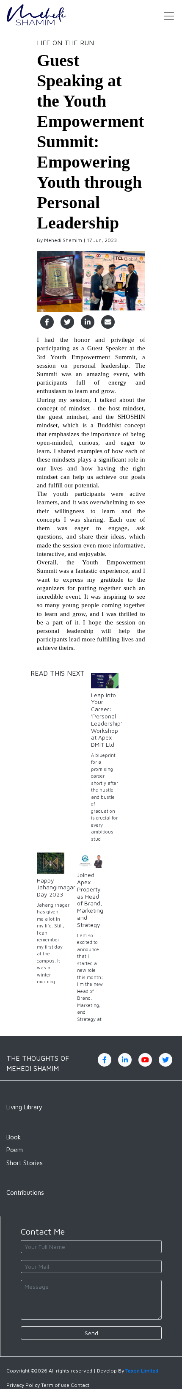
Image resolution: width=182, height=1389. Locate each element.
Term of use (55, 1385)
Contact (80, 1385)
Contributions (25, 1192)
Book (13, 1137)
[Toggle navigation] (169, 16)
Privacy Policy (23, 1385)
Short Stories (24, 1162)
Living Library (24, 1107)
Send (91, 1333)
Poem (14, 1149)
